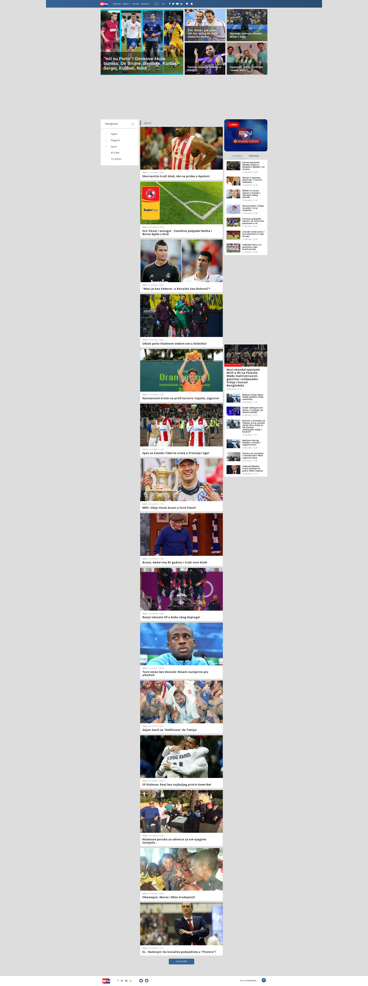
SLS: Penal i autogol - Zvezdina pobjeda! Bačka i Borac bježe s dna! (177, 232)
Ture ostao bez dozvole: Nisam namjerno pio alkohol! (175, 673)
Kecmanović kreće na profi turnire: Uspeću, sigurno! (180, 398)
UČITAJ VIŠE (181, 961)
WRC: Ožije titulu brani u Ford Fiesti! (169, 508)
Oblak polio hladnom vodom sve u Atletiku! (174, 343)
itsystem (251, 980)
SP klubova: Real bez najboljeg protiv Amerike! (176, 784)
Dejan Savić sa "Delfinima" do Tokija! (169, 730)
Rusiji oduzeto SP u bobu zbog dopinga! (171, 617)
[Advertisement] (184, 98)
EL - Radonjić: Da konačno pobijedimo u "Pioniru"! (179, 952)
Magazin (115, 140)
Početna (117, 4)
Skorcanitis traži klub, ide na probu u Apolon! (176, 176)
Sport (114, 146)
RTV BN (136, 4)
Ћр (163, 4)
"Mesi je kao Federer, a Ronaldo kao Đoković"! (176, 289)
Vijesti (126, 4)
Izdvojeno (237, 155)
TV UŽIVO (116, 159)
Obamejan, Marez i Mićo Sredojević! (168, 897)
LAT (156, 4)
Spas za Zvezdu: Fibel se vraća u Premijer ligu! (175, 453)
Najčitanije (254, 155)
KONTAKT (145, 4)
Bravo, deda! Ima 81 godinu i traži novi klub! (174, 562)
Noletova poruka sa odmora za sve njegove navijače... (174, 840)
